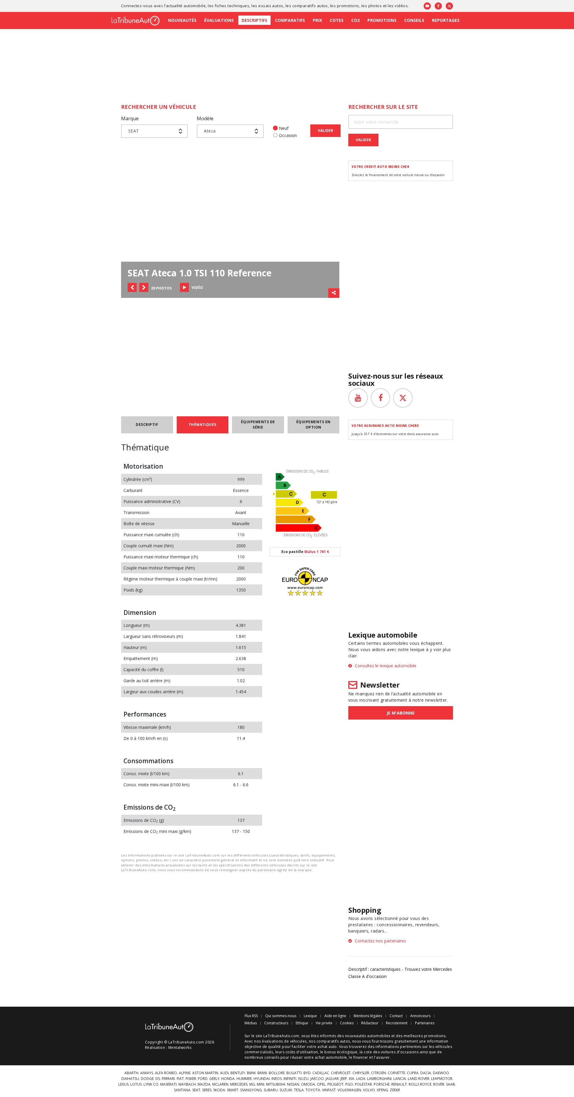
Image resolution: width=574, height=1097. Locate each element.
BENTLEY (237, 1073)
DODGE (147, 1079)
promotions (348, 5)
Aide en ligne (335, 1016)
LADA (360, 1079)
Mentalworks (179, 1047)
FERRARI (168, 1079)
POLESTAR (363, 1084)
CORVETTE (396, 1073)
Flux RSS (251, 1016)
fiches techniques (232, 5)
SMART (232, 1090)
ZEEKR (395, 1090)
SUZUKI (286, 1090)
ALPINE (184, 1073)
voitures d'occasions (400, 1052)
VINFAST (329, 1090)
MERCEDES (239, 1084)
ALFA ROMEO (166, 1073)
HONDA (228, 1079)
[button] (132, 287)
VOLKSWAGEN (349, 1090)
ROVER (438, 1084)
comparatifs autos (310, 5)
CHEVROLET (341, 1073)
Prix (317, 20)
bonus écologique (341, 1052)
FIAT (180, 1079)
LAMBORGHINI (379, 1079)
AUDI (224, 1073)
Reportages (445, 20)
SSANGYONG (251, 1090)
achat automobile (331, 1057)
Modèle (205, 118)
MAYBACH (187, 1084)
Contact (396, 1016)
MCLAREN (220, 1084)
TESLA (299, 1090)
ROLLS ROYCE (420, 1084)
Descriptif (147, 424)
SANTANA (182, 1090)
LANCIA (399, 1079)
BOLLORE (277, 1073)
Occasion (288, 135)
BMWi (262, 1073)
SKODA (219, 1090)
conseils (271, 1057)
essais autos (270, 5)
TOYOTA (313, 1090)
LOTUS (136, 1084)
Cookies (347, 1023)
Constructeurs (276, 1023)
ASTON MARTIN (205, 1073)
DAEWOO (441, 1073)
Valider (325, 130)
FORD (202, 1079)
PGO (349, 1084)
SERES (206, 1090)
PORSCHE (382, 1084)
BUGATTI (294, 1073)
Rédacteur (369, 1023)
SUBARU (271, 1090)
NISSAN (293, 1084)
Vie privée (324, 1023)
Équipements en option (313, 424)
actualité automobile (186, 5)
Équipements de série (258, 424)
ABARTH (131, 1073)
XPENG (382, 1090)
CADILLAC (320, 1073)
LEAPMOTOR (441, 1079)
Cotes (337, 20)
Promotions (381, 20)
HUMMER (244, 1079)
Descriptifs (254, 20)
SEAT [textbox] (133, 131)
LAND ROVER (418, 1079)
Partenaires (424, 1023)
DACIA (425, 1073)
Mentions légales (368, 1016)
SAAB (450, 1084)
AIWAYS (146, 1073)
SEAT (196, 1090)
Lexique (310, 1016)
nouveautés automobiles (367, 1035)
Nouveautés (182, 20)
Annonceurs (420, 1016)
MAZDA (204, 1084)
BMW (251, 1073)
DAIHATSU (130, 1079)
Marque (130, 118)
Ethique (302, 1023)
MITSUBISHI (275, 1084)
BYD (307, 1073)
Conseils (414, 20)
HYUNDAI (262, 1079)
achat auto (327, 1046)
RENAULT (399, 1084)
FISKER (191, 1079)
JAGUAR (332, 1079)
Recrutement (396, 1023)
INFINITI (289, 1079)
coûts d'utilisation (302, 1052)
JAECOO (317, 1079)
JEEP (344, 1079)
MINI (260, 1084)
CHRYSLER (360, 1073)
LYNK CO (151, 1084)
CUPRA (413, 1073)
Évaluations (219, 20)
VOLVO (369, 1090)
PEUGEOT (335, 1084)
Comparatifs (290, 20)
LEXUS (123, 1084)
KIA (351, 1079)
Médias (251, 1023)
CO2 (355, 20)
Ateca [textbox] (210, 131)
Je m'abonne (401, 713)
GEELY (214, 1079)
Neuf (283, 128)
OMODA (308, 1084)
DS (157, 1079)
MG (252, 1084)
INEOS (276, 1079)
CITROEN (378, 1073)
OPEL (321, 1084)
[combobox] (154, 131)
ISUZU (303, 1079)
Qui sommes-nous (280, 1016)
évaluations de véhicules (284, 1041)
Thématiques (202, 424)
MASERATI (168, 1084)
